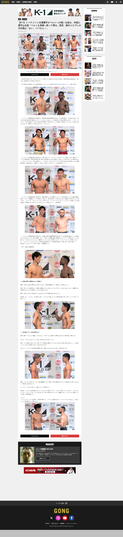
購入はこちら (43, 458)
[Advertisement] (49, 486)
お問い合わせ (54, 523)
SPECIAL (18, 2)
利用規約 (62, 523)
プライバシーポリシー (72, 523)
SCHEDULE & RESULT (27, 2)
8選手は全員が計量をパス (61, 84)
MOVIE (35, 2)
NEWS (13, 2)
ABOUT (47, 523)
